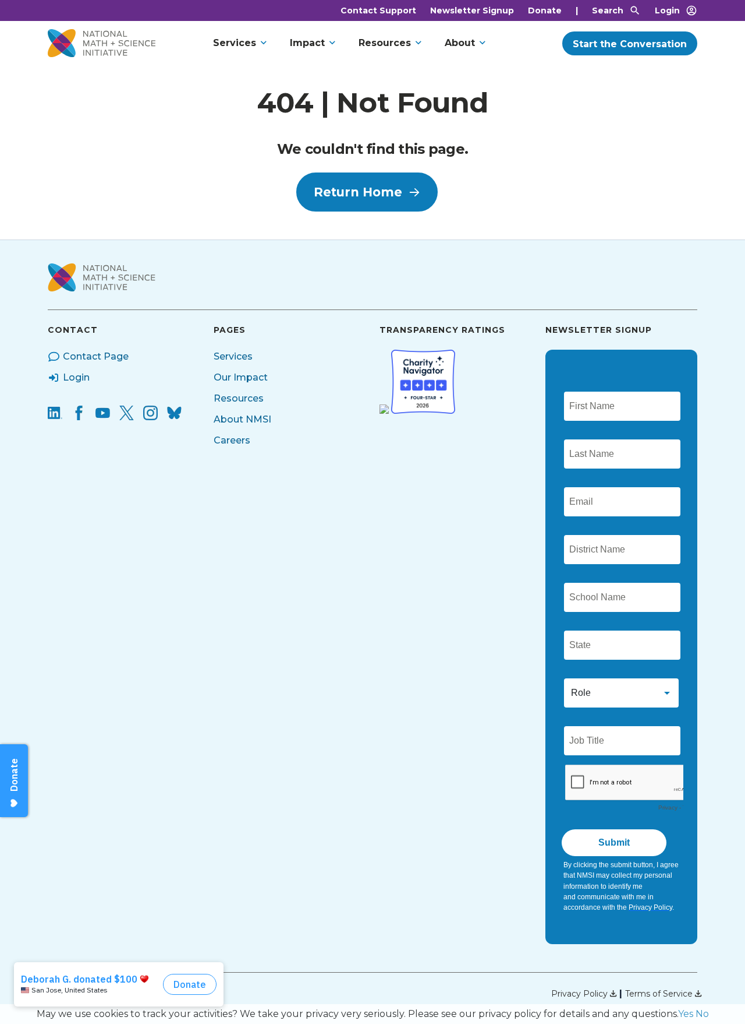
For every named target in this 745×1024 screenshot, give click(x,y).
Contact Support (378, 10)
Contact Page (96, 356)
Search (607, 10)
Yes (685, 1013)
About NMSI (242, 419)
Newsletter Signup (472, 10)
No (702, 1013)
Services (234, 42)
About (460, 42)
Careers (232, 440)
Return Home (358, 192)
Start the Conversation (630, 44)
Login (667, 10)
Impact (307, 42)
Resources (385, 42)
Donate (545, 10)
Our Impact (241, 377)
